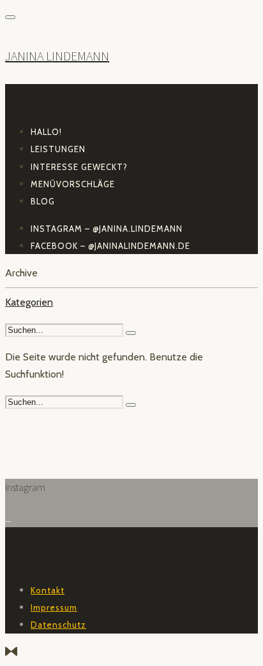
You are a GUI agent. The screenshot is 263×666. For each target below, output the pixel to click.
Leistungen (58, 149)
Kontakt (47, 590)
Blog (43, 201)
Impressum (54, 607)
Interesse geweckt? (79, 167)
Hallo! (46, 132)
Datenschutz (58, 625)
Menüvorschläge (73, 184)
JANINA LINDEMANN (57, 56)
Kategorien (29, 302)
